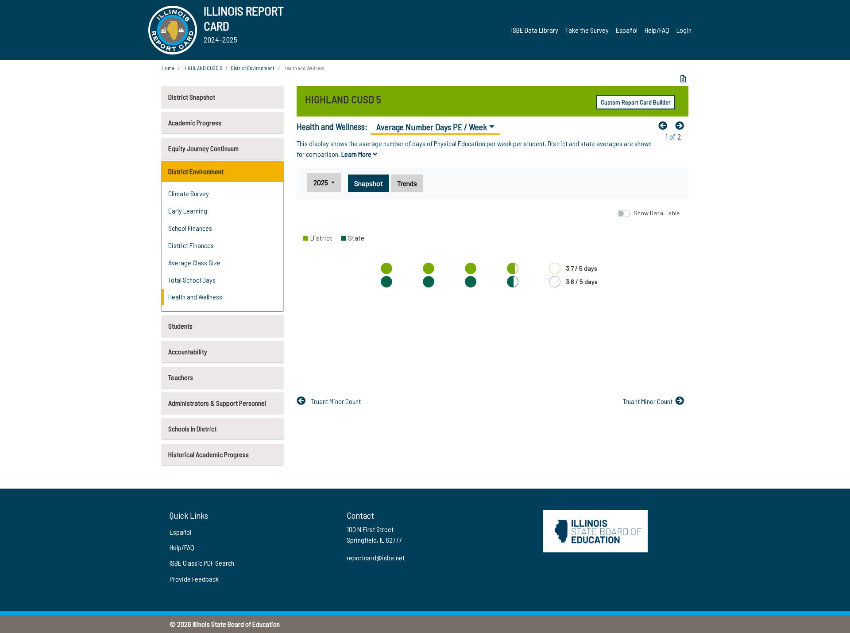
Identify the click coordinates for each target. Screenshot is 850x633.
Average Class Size (194, 262)
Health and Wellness (195, 296)
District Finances (191, 245)
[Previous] (665, 125)
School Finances (190, 228)
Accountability (187, 351)
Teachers (180, 377)
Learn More (357, 154)
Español (627, 30)
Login (684, 30)
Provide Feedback (194, 579)
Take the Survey (587, 30)
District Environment (196, 171)
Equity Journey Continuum (203, 148)
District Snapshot (191, 97)
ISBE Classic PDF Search (202, 563)
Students (180, 326)
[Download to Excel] (683, 79)
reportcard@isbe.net (376, 557)
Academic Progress (194, 122)
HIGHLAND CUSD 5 (202, 68)
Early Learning (187, 210)
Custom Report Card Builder (636, 102)
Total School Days (192, 280)
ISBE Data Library (534, 30)
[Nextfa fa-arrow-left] (681, 125)
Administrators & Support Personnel (217, 403)
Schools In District (192, 428)
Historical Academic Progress (208, 454)
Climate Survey (188, 193)
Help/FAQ (657, 30)
